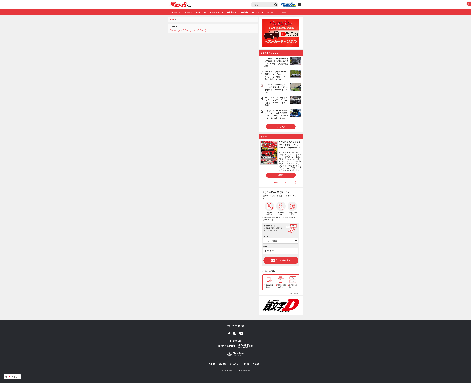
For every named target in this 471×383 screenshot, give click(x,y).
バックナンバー (281, 182)
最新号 (281, 175)
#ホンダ (195, 30)
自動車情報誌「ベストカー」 (180, 4)
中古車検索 (231, 12)
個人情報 (222, 364)
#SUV (203, 30)
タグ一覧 (245, 364)
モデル (265, 246)
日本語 (241, 325)
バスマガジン (257, 12)
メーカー (266, 236)
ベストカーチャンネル (213, 12)
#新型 (181, 30)
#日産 (188, 30)
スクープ (188, 12)
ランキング (175, 12)
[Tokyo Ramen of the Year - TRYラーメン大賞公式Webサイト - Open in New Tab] (235, 354)
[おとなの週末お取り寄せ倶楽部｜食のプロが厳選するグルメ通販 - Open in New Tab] (226, 346)
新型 (198, 12)
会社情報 (212, 364)
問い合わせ (234, 364)
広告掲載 (256, 364)
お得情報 (244, 12)
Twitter (229, 333)
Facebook (234, 333)
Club (288, 4)
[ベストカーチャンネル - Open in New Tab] (280, 33)
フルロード (283, 12)
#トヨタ (173, 30)
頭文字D (270, 12)
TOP (172, 19)
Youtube (241, 333)
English (230, 325)
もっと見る (281, 126)
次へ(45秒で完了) (281, 260)
